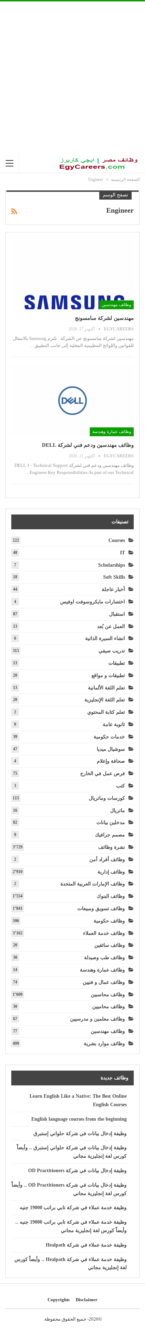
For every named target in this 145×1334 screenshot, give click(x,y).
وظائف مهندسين (116, 305)
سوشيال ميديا (111, 749)
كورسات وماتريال (107, 798)
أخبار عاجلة (113, 589)
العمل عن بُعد (111, 626)
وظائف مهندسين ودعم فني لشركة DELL (88, 445)
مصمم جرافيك (110, 834)
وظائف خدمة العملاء (104, 933)
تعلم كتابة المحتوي (106, 712)
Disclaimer (86, 1299)
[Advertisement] (72, 77)
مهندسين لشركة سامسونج (104, 318)
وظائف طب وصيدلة (104, 957)
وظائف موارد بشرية (104, 1043)
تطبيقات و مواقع (108, 675)
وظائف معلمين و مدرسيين (97, 1019)
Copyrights (59, 1299)
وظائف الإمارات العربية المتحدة (93, 884)
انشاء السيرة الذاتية (105, 638)
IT (122, 552)
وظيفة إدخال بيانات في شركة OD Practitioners (77, 1170)
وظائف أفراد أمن (107, 859)
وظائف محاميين (108, 1006)
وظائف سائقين (109, 945)
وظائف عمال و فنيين (104, 982)
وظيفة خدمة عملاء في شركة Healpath (86, 1245)
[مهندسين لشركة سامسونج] (72, 273)
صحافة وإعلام (111, 761)
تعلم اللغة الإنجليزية (104, 699)
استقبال (117, 614)
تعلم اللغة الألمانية (106, 687)
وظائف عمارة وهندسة (111, 431)
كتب (120, 785)
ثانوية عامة (114, 724)
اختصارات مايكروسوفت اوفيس (92, 601)
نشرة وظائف (111, 847)
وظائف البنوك (111, 896)
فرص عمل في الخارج (102, 773)
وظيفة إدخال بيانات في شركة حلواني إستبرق (80, 1133)
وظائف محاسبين (108, 994)
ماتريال (117, 810)
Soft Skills (114, 577)
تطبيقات (116, 663)
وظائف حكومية (109, 921)
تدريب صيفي (112, 650)
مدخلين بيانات (110, 822)
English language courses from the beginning (79, 1119)
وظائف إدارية (111, 872)
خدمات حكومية (109, 736)
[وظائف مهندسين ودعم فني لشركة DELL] (72, 400)
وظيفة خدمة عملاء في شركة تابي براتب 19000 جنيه (73, 1207)
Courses (116, 540)
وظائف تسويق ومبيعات (101, 908)
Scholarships (111, 565)
